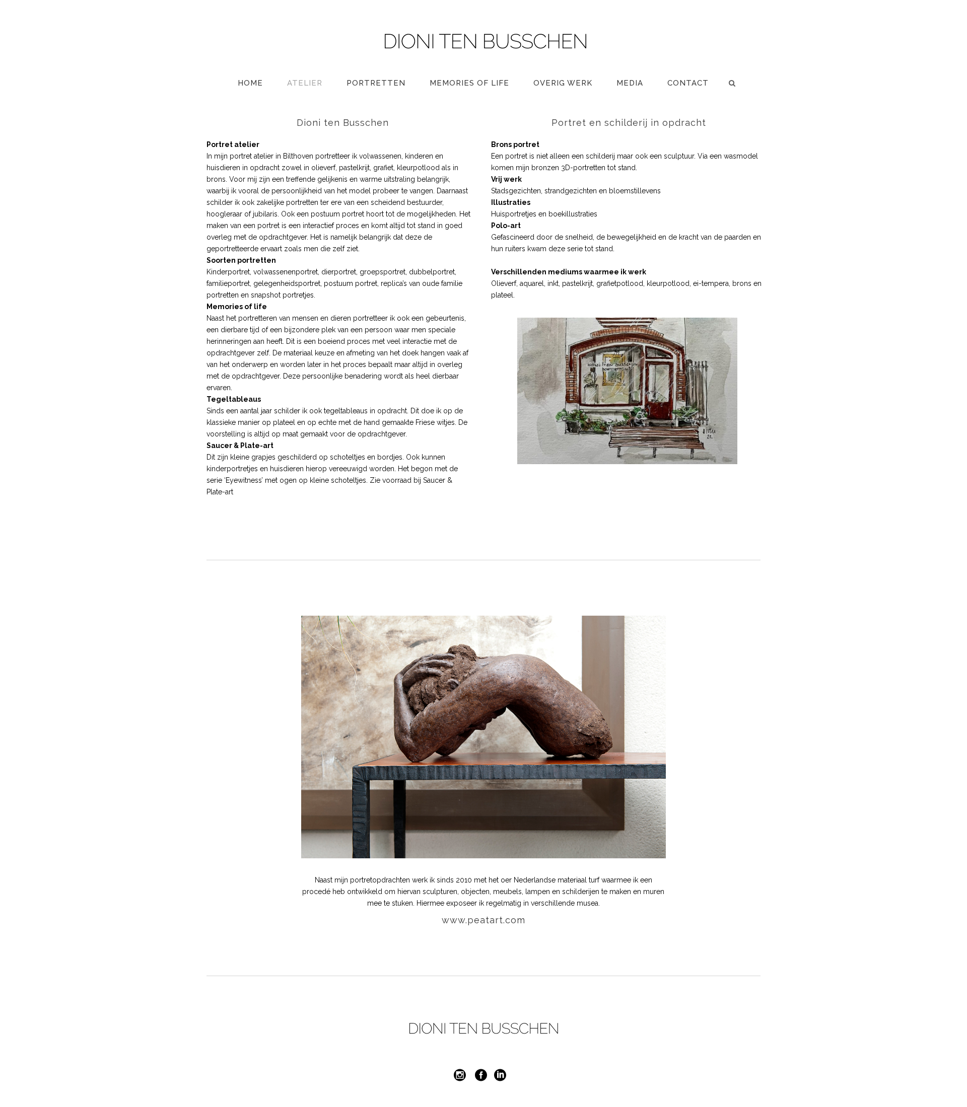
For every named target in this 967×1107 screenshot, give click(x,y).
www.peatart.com (483, 920)
